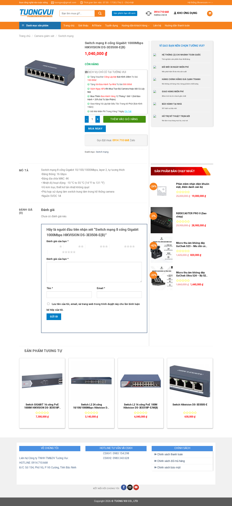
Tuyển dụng (111, 25)
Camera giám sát (44, 36)
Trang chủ (69, 25)
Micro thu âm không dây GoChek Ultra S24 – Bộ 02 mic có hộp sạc (191, 274)
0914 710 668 (120, 140)
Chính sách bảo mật (169, 467)
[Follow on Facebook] (124, 487)
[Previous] (19, 394)
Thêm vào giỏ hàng (124, 119)
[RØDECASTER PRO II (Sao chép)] (162, 220)
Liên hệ (157, 25)
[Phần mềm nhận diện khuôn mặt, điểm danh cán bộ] (162, 191)
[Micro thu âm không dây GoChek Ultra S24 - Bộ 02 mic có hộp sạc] (162, 279)
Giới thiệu (83, 25)
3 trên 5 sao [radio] (92, 246)
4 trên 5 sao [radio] (117, 246)
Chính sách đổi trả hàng (171, 461)
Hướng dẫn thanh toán (177, 25)
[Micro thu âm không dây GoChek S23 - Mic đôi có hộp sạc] (162, 250)
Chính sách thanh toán (170, 454)
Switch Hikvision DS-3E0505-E (190, 404)
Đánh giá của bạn (58, 241)
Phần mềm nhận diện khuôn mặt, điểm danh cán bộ (192, 186)
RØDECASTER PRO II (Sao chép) (191, 215)
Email (101, 288)
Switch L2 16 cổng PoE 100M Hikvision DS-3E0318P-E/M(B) (140, 406)
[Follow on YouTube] (136, 487)
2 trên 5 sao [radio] (71, 246)
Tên (50, 288)
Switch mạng (66, 36)
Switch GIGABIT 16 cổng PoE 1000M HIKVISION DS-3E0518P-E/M (42, 406)
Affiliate (96, 25)
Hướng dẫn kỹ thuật (165, 38)
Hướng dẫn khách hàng (134, 25)
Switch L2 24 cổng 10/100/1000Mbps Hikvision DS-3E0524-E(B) (91, 406)
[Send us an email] (130, 487)
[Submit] (100, 13)
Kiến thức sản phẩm (165, 31)
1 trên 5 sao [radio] (52, 246)
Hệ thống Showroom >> (199, 2)
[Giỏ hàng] (209, 13)
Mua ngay (95, 128)
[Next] (212, 394)
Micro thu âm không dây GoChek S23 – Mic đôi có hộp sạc (191, 245)
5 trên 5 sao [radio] (55, 252)
